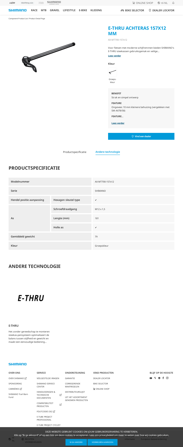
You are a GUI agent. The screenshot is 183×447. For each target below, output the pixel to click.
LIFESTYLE (69, 10)
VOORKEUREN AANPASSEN (102, 442)
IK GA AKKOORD (76, 442)
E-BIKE (83, 10)
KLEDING (96, 10)
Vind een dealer (143, 136)
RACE (34, 10)
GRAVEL (54, 10)
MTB (43, 10)
